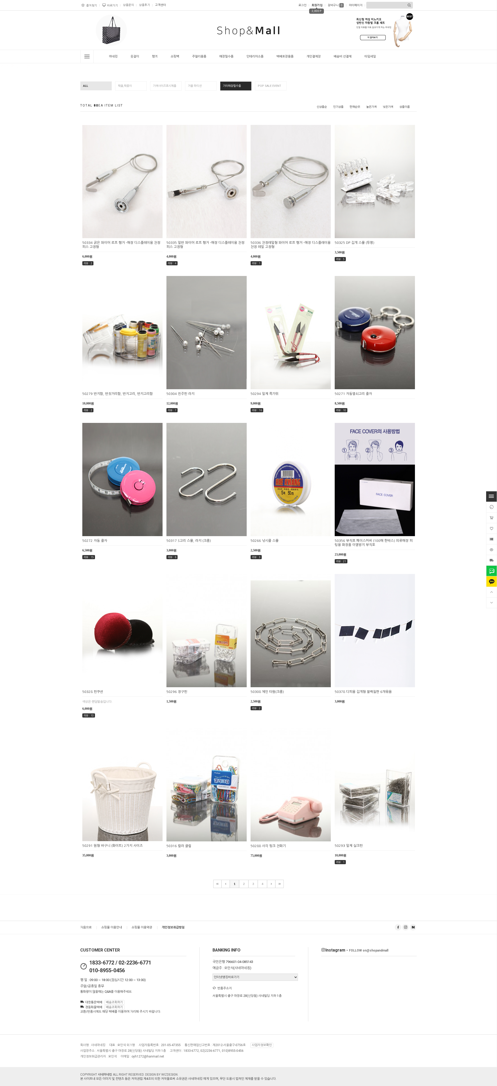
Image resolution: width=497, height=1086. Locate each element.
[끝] (279, 884)
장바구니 (335, 5)
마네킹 (113, 56)
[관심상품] (491, 528)
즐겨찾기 (91, 5)
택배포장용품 (285, 56)
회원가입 (317, 5)
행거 (155, 56)
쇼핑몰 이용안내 (111, 927)
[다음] (271, 884)
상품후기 (144, 5)
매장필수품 (226, 56)
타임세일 (370, 56)
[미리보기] (116, 233)
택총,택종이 (125, 86)
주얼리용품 (199, 56)
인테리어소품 (255, 56)
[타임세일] (491, 507)
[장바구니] (491, 518)
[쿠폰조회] (491, 539)
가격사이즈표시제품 (164, 86)
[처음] (217, 884)
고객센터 (160, 5)
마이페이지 (356, 5)
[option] (111, 30)
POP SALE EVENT (269, 86)
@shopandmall (368, 950)
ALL (85, 86)
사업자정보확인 (262, 1045)
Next (128, 31)
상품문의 (128, 5)
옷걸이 (134, 56)
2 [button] (115, 48)
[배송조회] (491, 560)
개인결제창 (313, 56)
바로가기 (112, 5)
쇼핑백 (175, 56)
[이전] (226, 884)
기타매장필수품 (232, 86)
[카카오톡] (491, 581)
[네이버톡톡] (491, 571)
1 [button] (109, 48)
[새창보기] (128, 233)
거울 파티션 (195, 86)
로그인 (302, 5)
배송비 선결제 (343, 56)
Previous (95, 31)
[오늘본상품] (491, 549)
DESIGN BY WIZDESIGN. (161, 1074)
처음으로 (86, 927)
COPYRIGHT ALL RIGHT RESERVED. (112, 1074)
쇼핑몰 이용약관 (141, 927)
